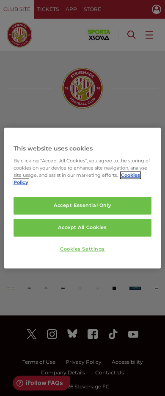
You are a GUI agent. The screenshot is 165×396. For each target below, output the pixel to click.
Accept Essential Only (82, 205)
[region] (82, 198)
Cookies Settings (82, 249)
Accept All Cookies (82, 227)
